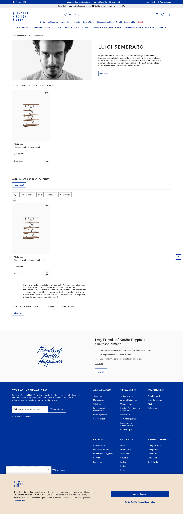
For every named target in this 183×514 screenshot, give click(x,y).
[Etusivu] (13, 36)
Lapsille (162, 28)
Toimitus (97, 404)
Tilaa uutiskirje (56, 409)
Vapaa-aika (150, 28)
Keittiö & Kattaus (52, 28)
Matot (88, 28)
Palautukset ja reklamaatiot (99, 409)
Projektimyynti (154, 396)
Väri (40, 195)
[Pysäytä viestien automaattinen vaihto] (119, 2)
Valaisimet (37, 28)
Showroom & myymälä (103, 453)
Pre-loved (97, 462)
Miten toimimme (155, 400)
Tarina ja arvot (126, 396)
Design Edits (153, 449)
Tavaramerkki (27, 195)
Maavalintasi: (17, 416)
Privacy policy (20, 500)
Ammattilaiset (99, 445)
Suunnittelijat (129, 22)
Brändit (119, 22)
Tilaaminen (98, 396)
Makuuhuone (100, 28)
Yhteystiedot (99, 419)
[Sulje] (48, 469)
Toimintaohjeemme (128, 419)
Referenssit (153, 408)
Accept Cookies (139, 494)
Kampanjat (64, 22)
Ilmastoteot (125, 414)
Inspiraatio (75, 22)
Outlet (140, 22)
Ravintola (97, 458)
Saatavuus (65, 195)
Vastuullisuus (126, 404)
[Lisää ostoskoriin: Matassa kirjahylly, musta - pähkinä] (47, 162)
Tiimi (150, 404)
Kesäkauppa (52, 22)
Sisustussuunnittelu (105, 22)
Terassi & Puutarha (133, 28)
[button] (157, 14)
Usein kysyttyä (100, 414)
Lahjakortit (152, 453)
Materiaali (51, 195)
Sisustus (68, 28)
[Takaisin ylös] (178, 257)
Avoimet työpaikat (128, 400)
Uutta (42, 22)
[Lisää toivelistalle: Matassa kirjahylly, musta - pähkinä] (46, 93)
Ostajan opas (126, 429)
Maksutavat (98, 400)
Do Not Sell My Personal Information (140, 502)
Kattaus (123, 466)
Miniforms (18, 313)
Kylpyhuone (115, 28)
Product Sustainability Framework (130, 409)
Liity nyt (101, 372)
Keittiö (123, 462)
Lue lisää (104, 73)
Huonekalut (23, 28)
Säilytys (79, 28)
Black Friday (153, 462)
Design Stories (89, 22)
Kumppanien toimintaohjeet (126, 424)
